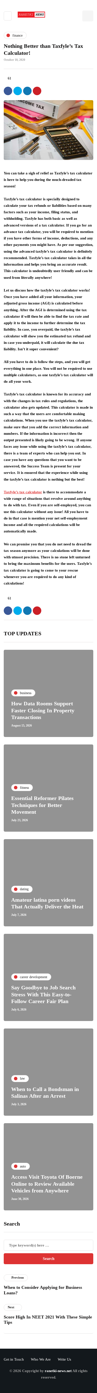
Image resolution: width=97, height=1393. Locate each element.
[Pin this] (37, 91)
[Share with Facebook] (8, 91)
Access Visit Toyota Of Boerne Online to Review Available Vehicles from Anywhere (47, 1184)
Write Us (64, 1359)
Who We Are (41, 1359)
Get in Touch (14, 1359)
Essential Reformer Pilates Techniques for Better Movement (42, 805)
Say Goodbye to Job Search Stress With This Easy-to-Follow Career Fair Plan (43, 994)
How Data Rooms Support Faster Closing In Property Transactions (42, 710)
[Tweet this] (17, 91)
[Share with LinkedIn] (27, 91)
